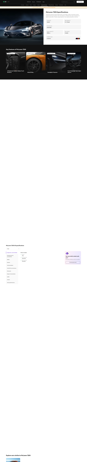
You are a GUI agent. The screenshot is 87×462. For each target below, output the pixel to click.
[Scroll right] (80, 49)
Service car (29, 1)
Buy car (33, 1)
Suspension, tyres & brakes (12, 252)
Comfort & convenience (11, 268)
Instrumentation (10, 265)
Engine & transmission (11, 273)
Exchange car (39, 1)
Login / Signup (80, 1)
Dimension (9, 271)
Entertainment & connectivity (10, 256)
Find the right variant (72, 262)
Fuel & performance (11, 282)
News (43, 1)
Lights (8, 276)
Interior (8, 279)
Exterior (8, 262)
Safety (8, 259)
